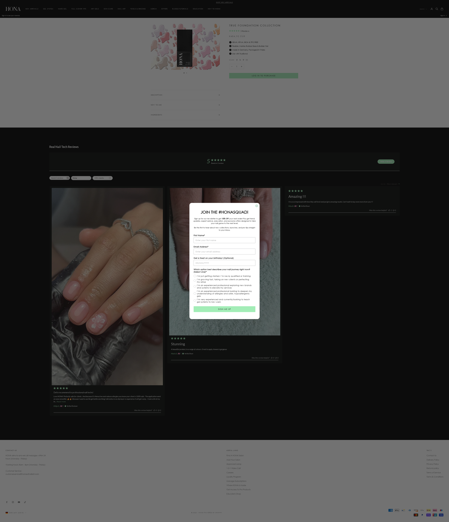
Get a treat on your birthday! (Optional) (214, 258)
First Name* (199, 235)
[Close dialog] (256, 206)
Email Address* (201, 246)
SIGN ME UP (224, 309)
